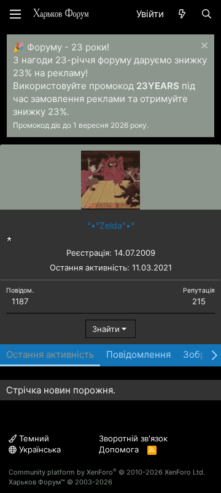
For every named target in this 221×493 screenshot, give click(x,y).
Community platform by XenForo (107, 472)
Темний (33, 438)
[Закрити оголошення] (203, 47)
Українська (39, 449)
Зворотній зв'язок (133, 438)
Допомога (119, 449)
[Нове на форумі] (182, 13)
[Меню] (15, 14)
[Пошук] (207, 13)
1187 (20, 301)
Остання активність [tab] (50, 354)
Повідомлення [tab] (138, 354)
